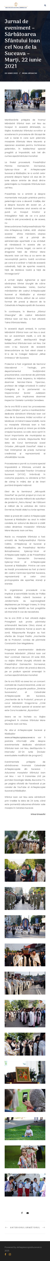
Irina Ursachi (29, 73)
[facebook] (5, 1254)
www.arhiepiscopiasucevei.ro (20, 737)
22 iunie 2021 (11, 73)
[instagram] (10, 1254)
